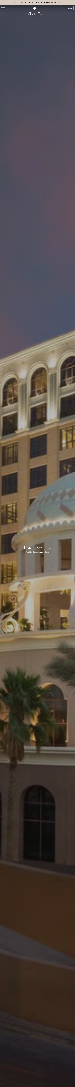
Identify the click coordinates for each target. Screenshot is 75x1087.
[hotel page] (35, 8)
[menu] (3, 8)
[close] (59, 2)
